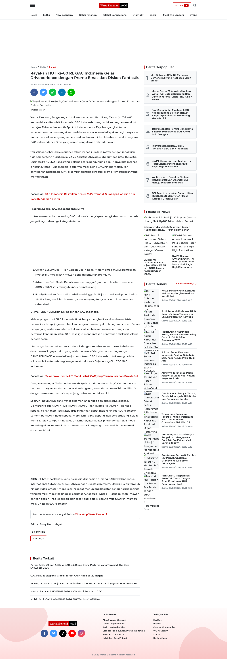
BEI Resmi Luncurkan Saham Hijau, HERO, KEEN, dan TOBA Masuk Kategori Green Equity (172, 196)
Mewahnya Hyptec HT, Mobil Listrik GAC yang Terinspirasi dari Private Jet (91, 376)
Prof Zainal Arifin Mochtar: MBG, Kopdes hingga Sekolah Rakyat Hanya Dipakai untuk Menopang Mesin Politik (171, 114)
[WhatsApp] (52, 92)
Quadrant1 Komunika (164, 627)
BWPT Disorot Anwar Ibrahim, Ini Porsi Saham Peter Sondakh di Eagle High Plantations (171, 163)
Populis (157, 623)
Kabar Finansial (88, 14)
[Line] (71, 92)
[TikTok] (63, 633)
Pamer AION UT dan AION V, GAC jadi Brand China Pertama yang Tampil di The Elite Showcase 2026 (79, 566)
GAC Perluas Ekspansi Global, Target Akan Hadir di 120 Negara (66, 575)
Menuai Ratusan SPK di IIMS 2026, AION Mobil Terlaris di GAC (66, 591)
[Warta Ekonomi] (113, 5)
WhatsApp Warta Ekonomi (91, 514)
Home (33, 67)
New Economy (64, 14)
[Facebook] (34, 92)
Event (193, 14)
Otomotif (137, 14)
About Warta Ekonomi (114, 620)
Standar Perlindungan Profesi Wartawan (124, 630)
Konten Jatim (160, 638)
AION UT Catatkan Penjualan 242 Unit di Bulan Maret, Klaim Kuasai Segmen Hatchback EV (83, 583)
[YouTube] (72, 633)
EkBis (46, 14)
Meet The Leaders (173, 14)
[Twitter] (43, 92)
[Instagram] (81, 633)
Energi (153, 14)
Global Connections (114, 14)
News (33, 14)
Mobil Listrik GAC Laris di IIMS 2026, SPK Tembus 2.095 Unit (65, 599)
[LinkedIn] (62, 92)
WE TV (156, 634)
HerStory (157, 620)
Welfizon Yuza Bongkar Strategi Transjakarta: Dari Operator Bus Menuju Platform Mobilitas (170, 180)
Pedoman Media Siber (114, 627)
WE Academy (160, 630)
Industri (53, 67)
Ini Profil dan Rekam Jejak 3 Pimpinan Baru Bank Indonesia (170, 147)
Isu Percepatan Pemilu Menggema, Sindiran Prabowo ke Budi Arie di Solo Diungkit (172, 131)
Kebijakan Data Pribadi (115, 638)
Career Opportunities (114, 623)
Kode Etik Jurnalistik (113, 634)
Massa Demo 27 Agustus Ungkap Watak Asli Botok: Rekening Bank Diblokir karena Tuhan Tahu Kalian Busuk (172, 95)
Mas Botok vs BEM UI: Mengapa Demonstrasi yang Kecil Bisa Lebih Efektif (171, 78)
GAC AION (38, 538)
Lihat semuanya (185, 283)
